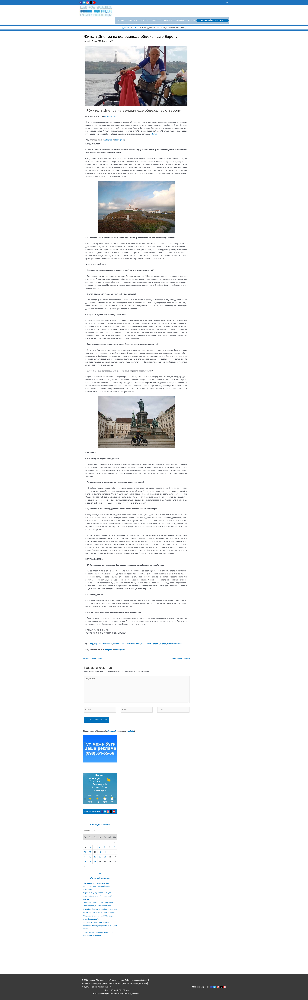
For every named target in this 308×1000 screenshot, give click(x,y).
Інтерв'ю (87, 41)
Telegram (108, 140)
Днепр (90, 644)
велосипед (146, 644)
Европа (97, 644)
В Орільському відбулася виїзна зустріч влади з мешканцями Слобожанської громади (98, 896)
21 (105, 857)
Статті (94, 41)
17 (85, 857)
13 (100, 852)
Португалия (118, 644)
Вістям (154, 134)
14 (105, 852)
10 (85, 852)
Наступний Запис (181, 658)
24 (85, 861)
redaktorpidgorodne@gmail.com (125, 993)
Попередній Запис (92, 658)
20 (100, 857)
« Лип (98, 873)
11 (90, 852)
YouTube (130, 731)
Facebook (111, 731)
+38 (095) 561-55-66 (119, 990)
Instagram (119, 140)
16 (115, 852)
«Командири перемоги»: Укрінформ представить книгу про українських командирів (96, 886)
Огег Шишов (107, 644)
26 (95, 861)
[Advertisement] (72, 956)
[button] (227, 2)
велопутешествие (132, 644)
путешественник (174, 644)
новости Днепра (159, 644)
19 (95, 857)
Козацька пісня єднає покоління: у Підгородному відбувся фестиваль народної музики (100, 926)
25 (90, 861)
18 (90, 857)
